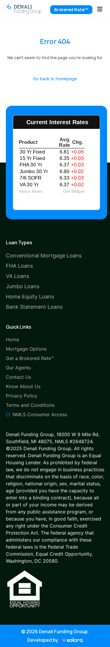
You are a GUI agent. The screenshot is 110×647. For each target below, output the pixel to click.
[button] (99, 9)
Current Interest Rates (57, 122)
